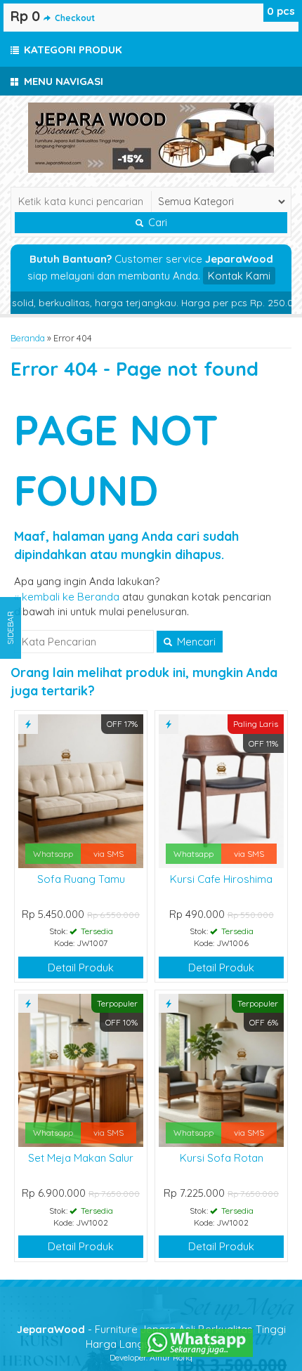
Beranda (28, 337)
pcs (281, 11)
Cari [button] (156, 222)
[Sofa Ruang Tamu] (80, 789)
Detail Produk (81, 967)
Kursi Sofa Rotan (221, 1158)
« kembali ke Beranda (66, 596)
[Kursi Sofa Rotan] (221, 1069)
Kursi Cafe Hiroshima (221, 879)
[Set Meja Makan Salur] (80, 1069)
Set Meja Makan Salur (80, 1158)
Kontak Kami (239, 275)
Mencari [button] (195, 641)
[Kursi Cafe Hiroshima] (221, 789)
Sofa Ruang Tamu (81, 879)
